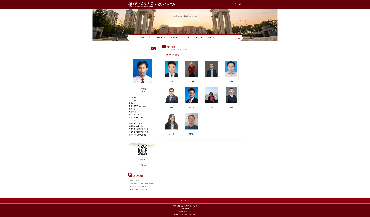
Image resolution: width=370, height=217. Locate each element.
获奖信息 (174, 38)
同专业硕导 (142, 165)
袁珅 (211, 81)
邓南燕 (171, 134)
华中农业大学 (185, 200)
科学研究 (144, 38)
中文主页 (176, 50)
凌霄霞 (211, 108)
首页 (133, 38)
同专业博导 (142, 160)
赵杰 (171, 81)
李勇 (171, 108)
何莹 (231, 108)
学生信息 (199, 38)
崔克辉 (191, 134)
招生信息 (186, 38)
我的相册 (211, 38)
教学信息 (159, 38)
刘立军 (191, 108)
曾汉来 (191, 81)
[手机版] (235, 5)
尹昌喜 (231, 81)
